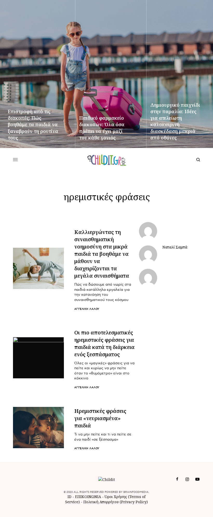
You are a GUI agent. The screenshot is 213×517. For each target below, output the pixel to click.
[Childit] (107, 159)
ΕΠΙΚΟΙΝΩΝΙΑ (88, 496)
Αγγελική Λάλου (86, 309)
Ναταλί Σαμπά (174, 247)
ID (69, 496)
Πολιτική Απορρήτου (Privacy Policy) (115, 501)
